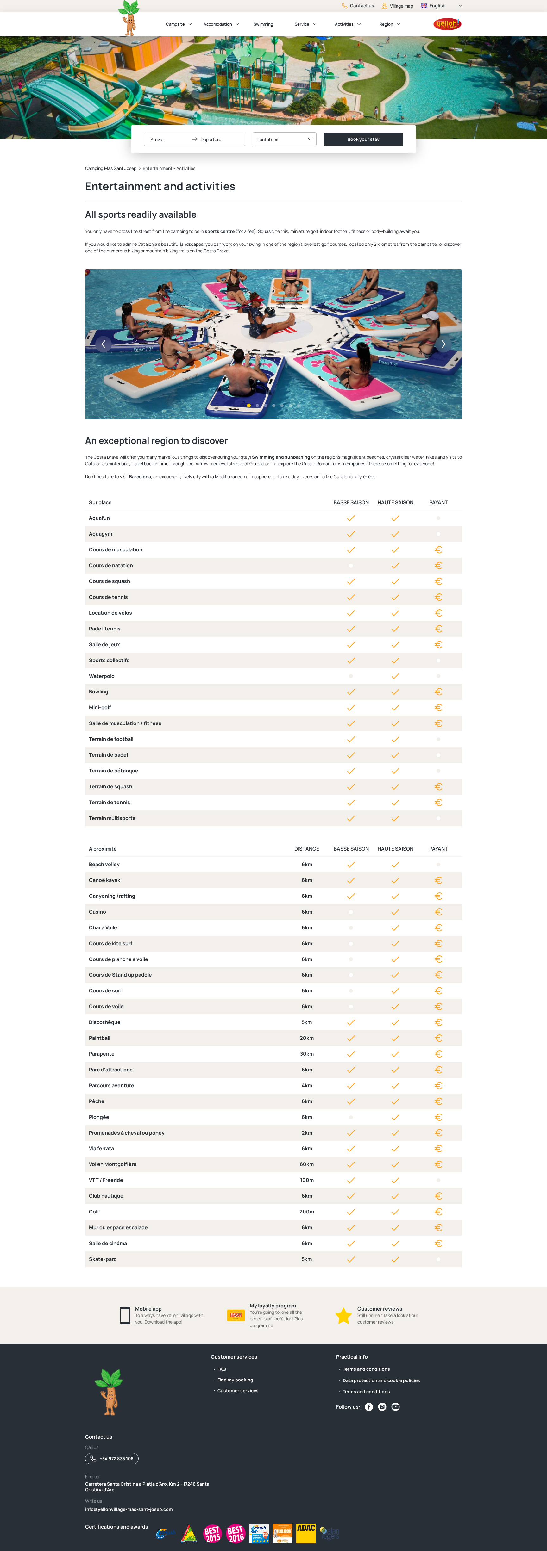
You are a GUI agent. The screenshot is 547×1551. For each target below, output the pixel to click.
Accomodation (218, 24)
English (438, 6)
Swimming (263, 24)
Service (302, 24)
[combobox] (284, 139)
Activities (344, 24)
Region (386, 24)
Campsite (175, 24)
